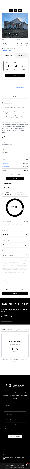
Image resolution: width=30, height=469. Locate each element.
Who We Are (12, 395)
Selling (18, 392)
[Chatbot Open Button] (26, 465)
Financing (24, 392)
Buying (14, 392)
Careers (17, 395)
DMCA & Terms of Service (19, 467)
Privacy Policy (9, 467)
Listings (9, 392)
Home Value (5, 395)
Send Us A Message (15, 436)
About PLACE (24, 395)
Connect (15, 398)
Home (5, 392)
